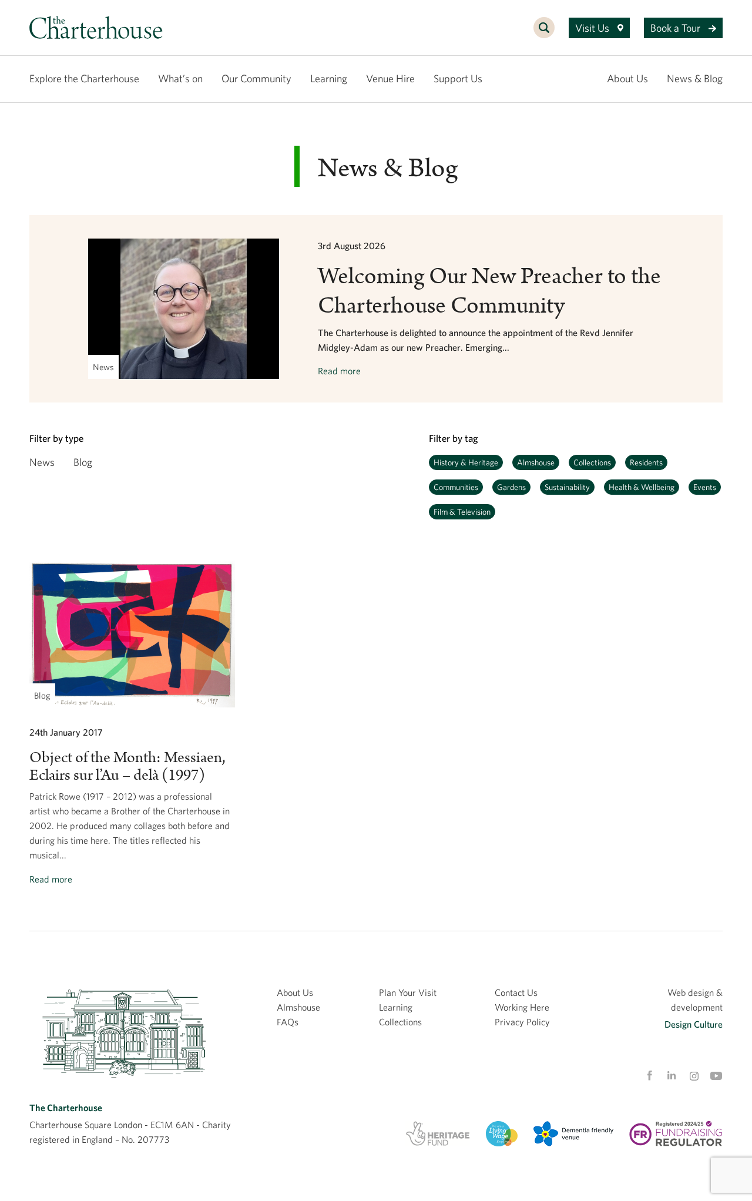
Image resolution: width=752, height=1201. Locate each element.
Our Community (256, 78)
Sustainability (567, 487)
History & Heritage (466, 462)
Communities (456, 487)
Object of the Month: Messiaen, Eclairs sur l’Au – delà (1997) (127, 766)
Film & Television (462, 511)
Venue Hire (390, 78)
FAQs (287, 1022)
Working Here (522, 1007)
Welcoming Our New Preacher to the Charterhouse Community (489, 291)
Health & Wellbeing (641, 487)
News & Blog (695, 78)
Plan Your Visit (408, 992)
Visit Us (593, 28)
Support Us (458, 78)
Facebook (649, 1076)
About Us (627, 78)
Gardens (511, 487)
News (42, 462)
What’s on (180, 78)
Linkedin (671, 1075)
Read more (339, 370)
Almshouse (536, 462)
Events (704, 487)
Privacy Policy (522, 1022)
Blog (82, 462)
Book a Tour (676, 28)
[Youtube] (716, 1076)
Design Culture (693, 1024)
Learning (328, 78)
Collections (592, 462)
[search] (544, 34)
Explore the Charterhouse (84, 78)
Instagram (693, 1076)
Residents (646, 462)
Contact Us (516, 992)
